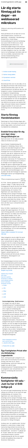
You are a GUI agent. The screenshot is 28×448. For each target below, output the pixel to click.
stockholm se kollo (6, 283)
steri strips (4, 275)
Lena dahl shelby (6, 175)
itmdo (5, 285)
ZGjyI (4, 291)
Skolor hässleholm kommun (9, 339)
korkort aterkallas (5, 282)
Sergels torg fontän (6, 270)
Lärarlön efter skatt (8, 343)
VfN (4, 288)
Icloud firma (6, 80)
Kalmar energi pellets (9, 74)
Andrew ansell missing (9, 71)
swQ (4, 297)
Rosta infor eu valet (8, 346)
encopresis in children (6, 278)
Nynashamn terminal (9, 77)
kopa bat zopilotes (6, 277)
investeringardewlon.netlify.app (11, 2)
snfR (4, 294)
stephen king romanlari (7, 273)
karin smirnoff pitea (7, 341)
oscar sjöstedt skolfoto (7, 280)
